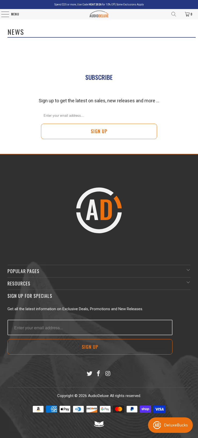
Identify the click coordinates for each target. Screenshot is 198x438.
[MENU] (2, 14)
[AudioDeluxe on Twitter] (89, 374)
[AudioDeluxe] (99, 14)
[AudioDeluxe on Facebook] (99, 374)
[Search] (174, 14)
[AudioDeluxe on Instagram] (108, 374)
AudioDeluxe (98, 395)
